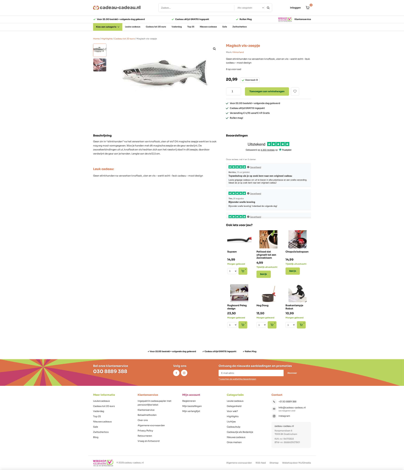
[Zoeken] (268, 7)
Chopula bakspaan (296, 251)
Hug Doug (262, 305)
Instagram (284, 416)
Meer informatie (104, 395)
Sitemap (274, 462)
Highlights (106, 38)
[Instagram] (184, 373)
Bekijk (263, 274)
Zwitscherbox (101, 432)
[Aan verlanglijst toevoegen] (295, 91)
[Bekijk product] (232, 234)
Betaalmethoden (147, 415)
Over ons (143, 420)
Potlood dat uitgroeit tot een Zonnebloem (266, 254)
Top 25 (97, 416)
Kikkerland (238, 52)
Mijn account (191, 395)
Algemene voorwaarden (151, 425)
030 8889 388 (110, 371)
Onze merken (234, 442)
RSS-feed (261, 462)
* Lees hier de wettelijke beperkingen (237, 379)
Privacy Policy (145, 430)
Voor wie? (232, 411)
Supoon (232, 251)
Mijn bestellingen (192, 406)
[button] (215, 49)
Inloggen (295, 7)
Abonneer (292, 373)
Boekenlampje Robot (294, 307)
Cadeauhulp (233, 426)
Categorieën (235, 395)
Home (96, 38)
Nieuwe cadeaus (102, 421)
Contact (276, 395)
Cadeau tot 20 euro (124, 38)
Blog (95, 437)
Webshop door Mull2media (296, 462)
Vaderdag (98, 411)
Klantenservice (302, 19)
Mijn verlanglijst (191, 411)
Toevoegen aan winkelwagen (267, 91)
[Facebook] (176, 373)
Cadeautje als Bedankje (240, 432)
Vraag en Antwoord (148, 441)
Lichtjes (231, 421)
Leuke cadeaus (101, 401)
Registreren (189, 401)
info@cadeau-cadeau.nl (292, 407)
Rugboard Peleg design (237, 307)
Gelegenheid (234, 406)
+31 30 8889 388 (288, 401)
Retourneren (145, 435)
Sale (95, 426)
